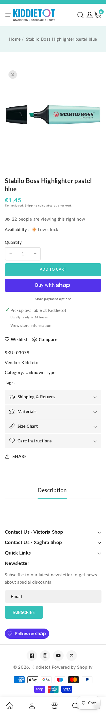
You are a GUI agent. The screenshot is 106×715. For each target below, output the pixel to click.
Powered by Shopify (72, 667)
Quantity (13, 242)
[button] (80, 15)
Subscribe (24, 612)
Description (52, 490)
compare (48, 339)
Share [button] (19, 456)
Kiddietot (30, 362)
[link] (9, 707)
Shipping (31, 205)
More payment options (53, 299)
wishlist (19, 339)
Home (15, 39)
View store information (30, 325)
